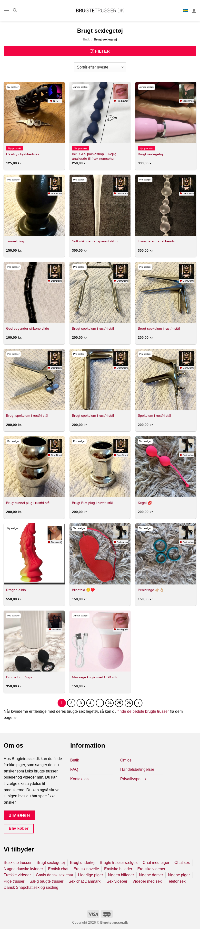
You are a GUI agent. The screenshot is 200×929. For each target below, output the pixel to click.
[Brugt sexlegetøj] (165, 112)
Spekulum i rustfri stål (154, 415)
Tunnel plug (15, 241)
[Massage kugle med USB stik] (100, 641)
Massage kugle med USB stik (94, 677)
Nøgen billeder (121, 875)
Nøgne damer (151, 875)
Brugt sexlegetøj (150, 154)
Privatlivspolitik (133, 779)
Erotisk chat (58, 869)
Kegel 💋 (145, 503)
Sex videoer (117, 881)
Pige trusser (14, 881)
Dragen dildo (16, 590)
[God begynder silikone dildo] (34, 292)
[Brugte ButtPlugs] (34, 641)
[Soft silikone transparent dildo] (100, 205)
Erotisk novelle (86, 869)
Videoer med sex (147, 881)
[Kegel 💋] (165, 466)
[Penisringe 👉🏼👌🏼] (165, 553)
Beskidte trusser (17, 862)
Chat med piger (156, 862)
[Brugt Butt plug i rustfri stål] (100, 466)
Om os (125, 760)
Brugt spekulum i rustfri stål (93, 328)
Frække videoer (17, 875)
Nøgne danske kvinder (23, 869)
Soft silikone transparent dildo (95, 241)
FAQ (74, 769)
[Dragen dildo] (34, 553)
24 (109, 703)
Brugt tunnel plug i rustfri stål (28, 503)
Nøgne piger (179, 875)
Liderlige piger (90, 875)
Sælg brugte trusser (46, 881)
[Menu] (7, 10)
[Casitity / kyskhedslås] (34, 112)
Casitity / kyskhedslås (22, 154)
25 (119, 703)
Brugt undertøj (82, 862)
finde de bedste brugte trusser (143, 711)
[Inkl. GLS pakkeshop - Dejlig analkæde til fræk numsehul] (100, 112)
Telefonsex (176, 881)
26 (129, 703)
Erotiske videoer (151, 869)
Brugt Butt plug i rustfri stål (92, 503)
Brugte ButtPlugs (19, 677)
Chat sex (182, 862)
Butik (86, 39)
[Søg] (15, 10)
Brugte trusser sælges (119, 862)
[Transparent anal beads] (165, 205)
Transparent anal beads (156, 241)
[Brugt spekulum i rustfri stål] (100, 292)
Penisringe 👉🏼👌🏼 (151, 590)
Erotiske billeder (118, 869)
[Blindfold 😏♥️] (100, 553)
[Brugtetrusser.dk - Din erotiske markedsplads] (100, 10)
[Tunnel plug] (34, 205)
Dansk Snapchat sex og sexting (31, 887)
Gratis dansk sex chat (54, 875)
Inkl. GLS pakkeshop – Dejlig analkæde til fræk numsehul (94, 156)
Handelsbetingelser (137, 769)
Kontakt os (79, 779)
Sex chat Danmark (85, 881)
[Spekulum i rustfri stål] (165, 379)
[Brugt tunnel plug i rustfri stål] (34, 466)
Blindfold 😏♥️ (83, 590)
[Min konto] (193, 10)
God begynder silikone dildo (27, 328)
